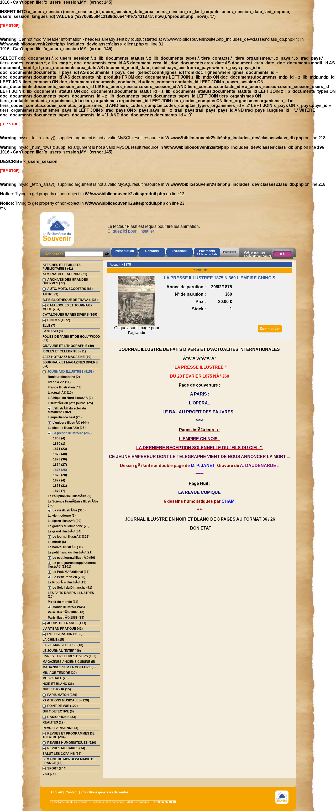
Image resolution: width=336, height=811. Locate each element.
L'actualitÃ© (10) (60, 392)
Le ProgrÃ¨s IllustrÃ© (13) (67, 582)
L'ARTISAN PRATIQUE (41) (63, 628)
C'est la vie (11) (59, 382)
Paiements (207, 252)
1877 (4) (59, 480)
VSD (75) (49, 774)
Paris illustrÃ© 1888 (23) (66, 617)
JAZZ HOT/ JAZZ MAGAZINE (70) (67, 357)
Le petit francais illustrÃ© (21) (70, 552)
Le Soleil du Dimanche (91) (72, 587)
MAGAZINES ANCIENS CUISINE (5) (69, 662)
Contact (71, 792)
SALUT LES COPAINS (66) (62, 754)
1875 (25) (60, 470)
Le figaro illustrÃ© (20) (64, 521)
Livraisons (179, 251)
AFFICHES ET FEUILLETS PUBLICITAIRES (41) (62, 266)
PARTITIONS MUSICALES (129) (66, 700)
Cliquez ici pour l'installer (130, 231)
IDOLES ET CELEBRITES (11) (64, 351)
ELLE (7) (49, 325)
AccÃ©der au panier (257, 256)
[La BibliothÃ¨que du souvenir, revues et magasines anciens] (57, 246)
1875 (127, 264)
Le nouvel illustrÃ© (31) (65, 547)
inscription (229, 251)
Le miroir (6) (57, 542)
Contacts (152, 251)
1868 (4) (59, 438)
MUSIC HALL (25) (56, 678)
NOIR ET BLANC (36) (58, 684)
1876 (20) (60, 475)
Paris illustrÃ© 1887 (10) (66, 612)
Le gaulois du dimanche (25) (69, 526)
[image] (136, 324)
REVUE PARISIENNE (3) (60, 728)
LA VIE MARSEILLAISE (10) (63, 645)
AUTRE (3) (50, 294)
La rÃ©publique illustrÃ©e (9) (69, 496)
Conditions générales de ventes (105, 792)
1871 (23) (60, 449)
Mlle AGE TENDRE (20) (60, 673)
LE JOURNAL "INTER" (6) (62, 651)
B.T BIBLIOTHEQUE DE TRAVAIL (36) (70, 300)
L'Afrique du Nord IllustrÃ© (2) (70, 398)
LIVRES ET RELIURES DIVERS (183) (69, 656)
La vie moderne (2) (62, 515)
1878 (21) (60, 485)
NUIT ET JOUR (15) (57, 689)
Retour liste (199, 270)
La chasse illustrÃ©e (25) (67, 428)
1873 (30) (60, 459)
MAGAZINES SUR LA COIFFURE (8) (69, 667)
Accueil (115, 264)
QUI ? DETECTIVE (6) (58, 711)
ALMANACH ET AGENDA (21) (65, 274)
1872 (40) (60, 454)
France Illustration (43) (64, 387)
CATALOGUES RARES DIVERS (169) (70, 314)
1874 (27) (60, 464)
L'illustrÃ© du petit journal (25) (70, 403)
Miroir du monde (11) (63, 602)
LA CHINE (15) (53, 639)
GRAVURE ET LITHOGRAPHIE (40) (68, 346)
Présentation (124, 251)
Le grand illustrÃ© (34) (64, 531)
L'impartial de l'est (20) (65, 417)
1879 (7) (59, 491)
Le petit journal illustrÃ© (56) (73, 558)
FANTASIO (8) (53, 331)
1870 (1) (59, 443)
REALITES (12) (54, 722)
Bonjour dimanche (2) (64, 377)
